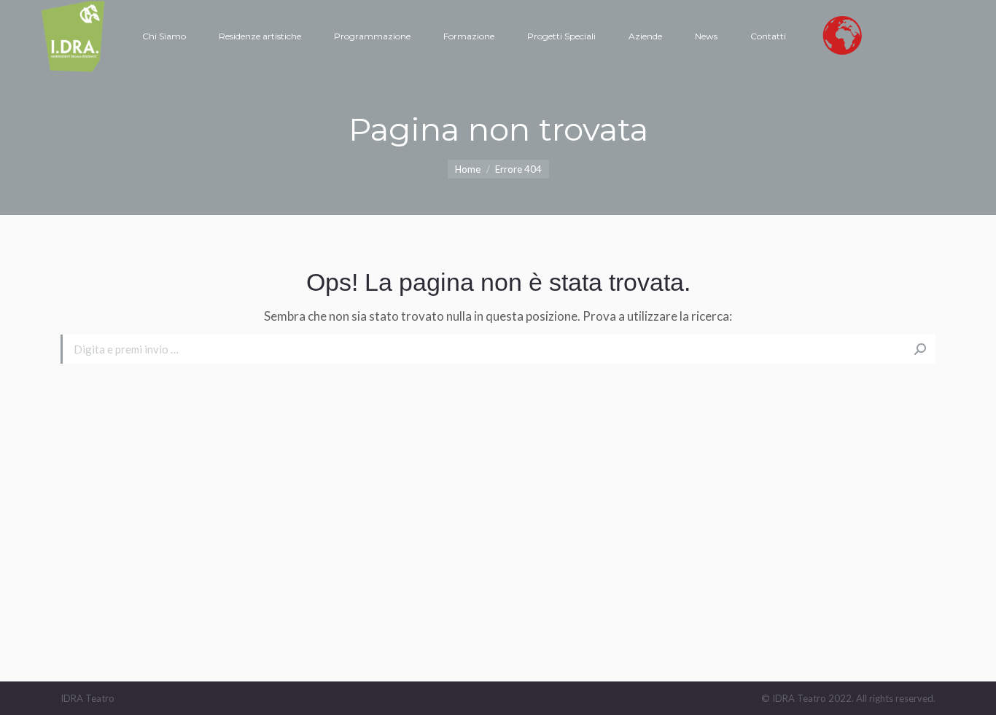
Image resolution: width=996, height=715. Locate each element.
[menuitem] (164, 36)
